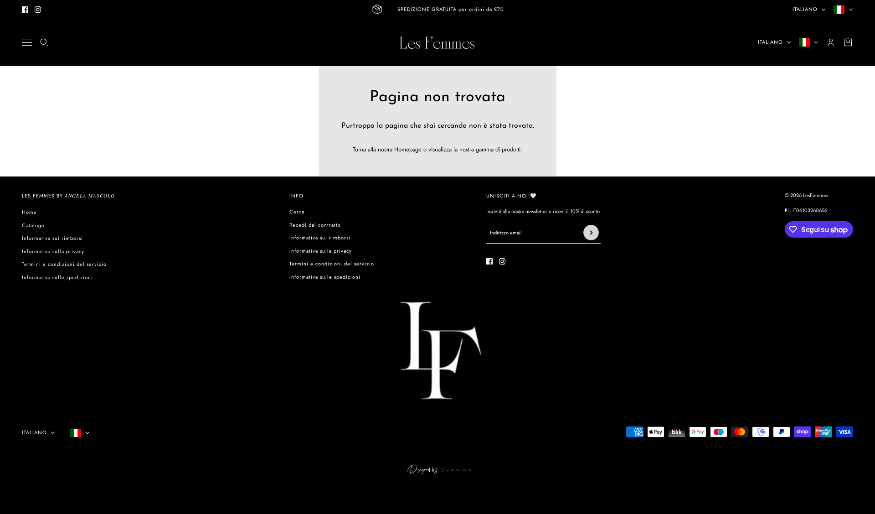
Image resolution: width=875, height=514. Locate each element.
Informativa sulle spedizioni (57, 277)
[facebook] (25, 10)
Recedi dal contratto (315, 224)
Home (29, 212)
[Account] (831, 42)
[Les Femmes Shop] (437, 42)
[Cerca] (44, 42)
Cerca (296, 211)
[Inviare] (591, 232)
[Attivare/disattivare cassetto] (27, 43)
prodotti (511, 149)
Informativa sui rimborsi (52, 238)
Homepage (408, 149)
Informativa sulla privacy (53, 251)
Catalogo (33, 225)
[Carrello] (848, 42)
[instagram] (38, 10)
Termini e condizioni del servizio (64, 264)
